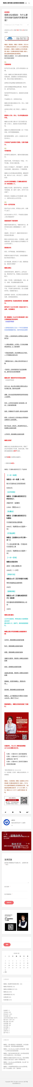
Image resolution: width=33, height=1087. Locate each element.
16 (27, 963)
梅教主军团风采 (8, 986)
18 (9, 965)
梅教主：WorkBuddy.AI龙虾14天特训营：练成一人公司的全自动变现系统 (16, 1049)
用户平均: (6, 1032)
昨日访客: (6, 1016)
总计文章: (6, 1025)
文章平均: (6, 1030)
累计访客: (6, 1021)
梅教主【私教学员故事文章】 (12, 984)
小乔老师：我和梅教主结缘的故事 (14, 434)
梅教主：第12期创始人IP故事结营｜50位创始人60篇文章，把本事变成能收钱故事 (16, 1045)
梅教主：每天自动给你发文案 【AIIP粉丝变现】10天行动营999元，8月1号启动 (16, 1054)
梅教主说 (7, 12)
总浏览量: (6, 1023)
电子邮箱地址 (8, 894)
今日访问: (6, 1012)
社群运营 (6, 997)
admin (13, 820)
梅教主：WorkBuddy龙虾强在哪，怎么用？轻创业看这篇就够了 (16, 1063)
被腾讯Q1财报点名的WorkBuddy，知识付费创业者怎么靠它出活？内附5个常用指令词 (16, 1058)
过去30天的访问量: (8, 1018)
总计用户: (6, 1029)
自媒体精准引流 (8, 994)
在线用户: (6, 1010)
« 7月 (5, 972)
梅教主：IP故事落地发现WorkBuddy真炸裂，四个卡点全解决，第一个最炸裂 (16, 1067)
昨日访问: (6, 1014)
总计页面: (6, 1027)
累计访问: (6, 1019)
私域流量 (6, 999)
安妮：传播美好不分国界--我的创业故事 (16, 411)
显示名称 (7, 886)
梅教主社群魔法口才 (9, 989)
